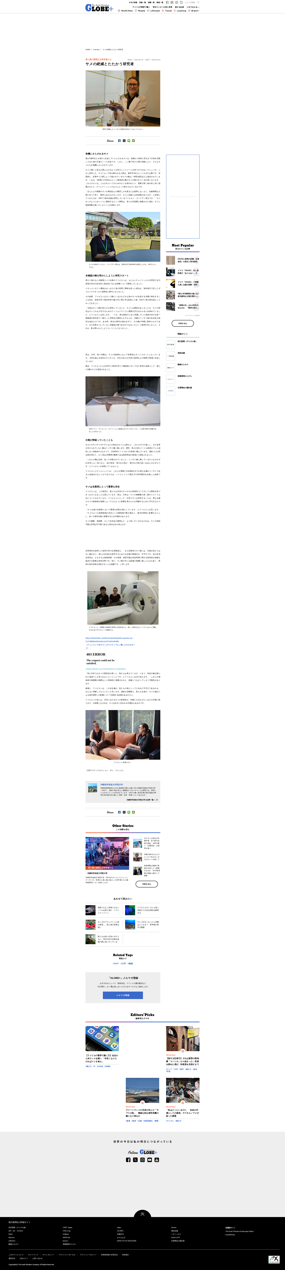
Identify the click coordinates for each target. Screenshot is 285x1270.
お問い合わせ (38, 1258)
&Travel (20, 1231)
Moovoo (11, 1237)
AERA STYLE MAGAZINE (126, 1241)
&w (14, 1231)
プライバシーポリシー (88, 1255)
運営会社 (12, 1258)
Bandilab (109, 669)
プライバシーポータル (67, 1255)
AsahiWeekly (230, 1235)
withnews (12, 1241)
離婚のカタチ (14, 1244)
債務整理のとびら (69, 1244)
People (141, 10)
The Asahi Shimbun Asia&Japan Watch (239, 1231)
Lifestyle (155, 10)
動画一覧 (160, 2)
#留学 (181, 1069)
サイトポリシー (48, 1255)
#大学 (123, 963)
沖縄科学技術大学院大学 (111, 784)
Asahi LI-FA (175, 1237)
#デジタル (170, 1121)
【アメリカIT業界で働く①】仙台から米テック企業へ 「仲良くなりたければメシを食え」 (102, 1058)
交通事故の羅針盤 (178, 1241)
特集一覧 (142, 2)
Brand (194, 10)
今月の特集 (133, 2)
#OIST (116, 963)
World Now (127, 10)
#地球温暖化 (148, 1121)
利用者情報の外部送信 (109, 1255)
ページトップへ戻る (142, 1219)
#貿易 (134, 1121)
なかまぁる (121, 1237)
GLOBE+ (99, 8)
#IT (94, 1066)
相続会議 (174, 1231)
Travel (168, 10)
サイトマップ (33, 1255)
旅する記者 (179, 7)
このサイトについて (16, 1255)
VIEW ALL (146, 884)
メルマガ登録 (190, 2)
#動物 (130, 963)
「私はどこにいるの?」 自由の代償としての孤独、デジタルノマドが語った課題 (182, 1113)
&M (10, 1231)
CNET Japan (67, 1227)
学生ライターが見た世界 (162, 7)
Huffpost (66, 1234)
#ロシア (169, 1069)
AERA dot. (66, 1237)
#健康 (128, 1121)
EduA (11, 1234)
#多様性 (107, 1066)
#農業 (156, 1121)
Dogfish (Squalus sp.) (94, 669)
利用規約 (125, 1255)
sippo (119, 1227)
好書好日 (120, 1234)
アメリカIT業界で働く (141, 7)
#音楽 (168, 1071)
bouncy (65, 1241)
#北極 (139, 1121)
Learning (181, 10)
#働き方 (89, 1066)
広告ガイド (24, 1258)
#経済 (195, 1069)
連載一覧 (151, 2)
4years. (174, 1227)
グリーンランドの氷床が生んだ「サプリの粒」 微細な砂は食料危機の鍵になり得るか (142, 1113)
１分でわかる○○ (193, 7)
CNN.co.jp (66, 1231)
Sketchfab (120, 669)
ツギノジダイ (176, 1234)
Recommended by (190, 315)
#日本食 (100, 1066)
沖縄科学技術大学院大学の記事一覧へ (141, 800)
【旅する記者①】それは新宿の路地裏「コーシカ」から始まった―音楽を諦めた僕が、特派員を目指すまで (182, 1061)
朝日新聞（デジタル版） (18, 1227)
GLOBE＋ (120, 1231)
